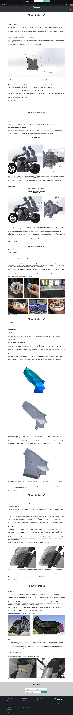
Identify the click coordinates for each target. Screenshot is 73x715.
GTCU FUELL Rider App (25, 707)
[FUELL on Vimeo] (2, 4)
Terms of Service (9, 707)
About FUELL (24, 700)
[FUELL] (36, 7)
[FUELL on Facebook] (1, 4)
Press (23, 702)
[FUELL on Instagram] (4, 4)
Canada (38, 702)
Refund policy (9, 709)
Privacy (23, 705)
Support (8, 702)
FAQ (7, 700)
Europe (38, 700)
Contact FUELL (9, 705)
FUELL (10, 712)
